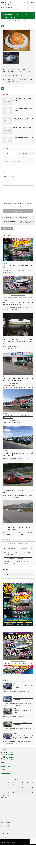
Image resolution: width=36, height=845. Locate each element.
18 (18, 790)
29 (3, 795)
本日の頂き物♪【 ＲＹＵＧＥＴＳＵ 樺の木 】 (22, 99)
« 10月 (2, 797)
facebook (28, 2)
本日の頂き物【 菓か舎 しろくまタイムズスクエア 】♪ (22, 109)
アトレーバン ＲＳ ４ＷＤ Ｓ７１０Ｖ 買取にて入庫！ (22, 723)
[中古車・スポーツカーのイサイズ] (8, 3)
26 (22, 792)
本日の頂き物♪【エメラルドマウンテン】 (22, 128)
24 (13, 792)
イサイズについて (5, 837)
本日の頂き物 (9, 7)
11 (17, 787)
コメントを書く (22, 20)
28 (32, 792)
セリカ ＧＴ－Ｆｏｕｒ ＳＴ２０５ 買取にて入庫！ (23, 686)
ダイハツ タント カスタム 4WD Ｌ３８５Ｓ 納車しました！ (17, 217)
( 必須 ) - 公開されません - (11, 176)
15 (3, 790)
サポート (3, 829)
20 (27, 790)
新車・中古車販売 (5, 822)
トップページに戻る (7, 228)
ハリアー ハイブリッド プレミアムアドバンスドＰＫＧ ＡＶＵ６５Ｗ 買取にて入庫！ (23, 737)
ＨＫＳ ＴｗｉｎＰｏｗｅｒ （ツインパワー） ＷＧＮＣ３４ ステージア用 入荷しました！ (18, 222)
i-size (30, 20)
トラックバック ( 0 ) (26, 153)
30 (8, 795)
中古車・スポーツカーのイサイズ (14, 842)
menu (32, 2)
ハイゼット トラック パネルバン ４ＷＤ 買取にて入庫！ (23, 698)
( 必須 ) (6, 171)
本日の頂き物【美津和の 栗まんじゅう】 (23, 138)
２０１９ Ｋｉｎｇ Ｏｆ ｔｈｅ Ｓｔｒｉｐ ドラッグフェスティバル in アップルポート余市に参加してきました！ (17, 341)
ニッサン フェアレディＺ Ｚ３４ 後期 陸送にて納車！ (16, 543)
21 (32, 790)
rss (25, 2)
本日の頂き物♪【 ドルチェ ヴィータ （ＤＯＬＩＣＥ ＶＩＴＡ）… (23, 119)
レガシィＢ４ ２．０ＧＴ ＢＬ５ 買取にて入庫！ (23, 711)
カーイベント (4, 833)
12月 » (6, 797)
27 (27, 792)
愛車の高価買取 (5, 826)
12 (22, 787)
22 (3, 792)
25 (18, 792)
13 (27, 787)
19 (22, 790)
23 (8, 792)
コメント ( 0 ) (10, 153)
